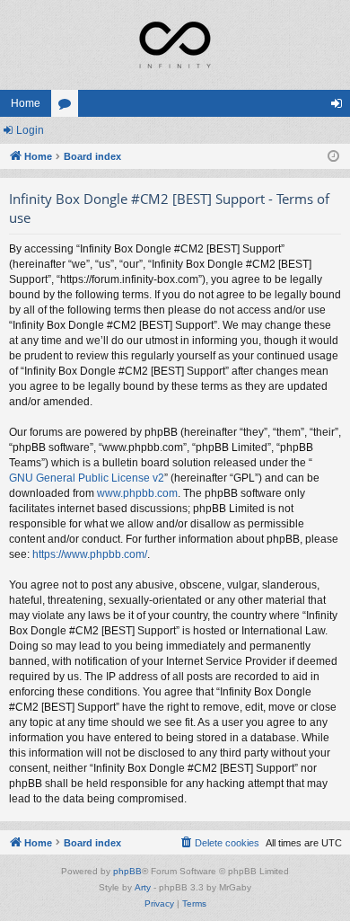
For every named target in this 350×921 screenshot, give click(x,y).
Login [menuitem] (340, 107)
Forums (68, 107)
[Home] (175, 45)
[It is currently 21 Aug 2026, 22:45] (333, 156)
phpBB (127, 871)
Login (30, 130)
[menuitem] (219, 843)
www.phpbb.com (137, 493)
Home (25, 103)
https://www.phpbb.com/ (89, 554)
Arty (143, 887)
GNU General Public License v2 (86, 478)
